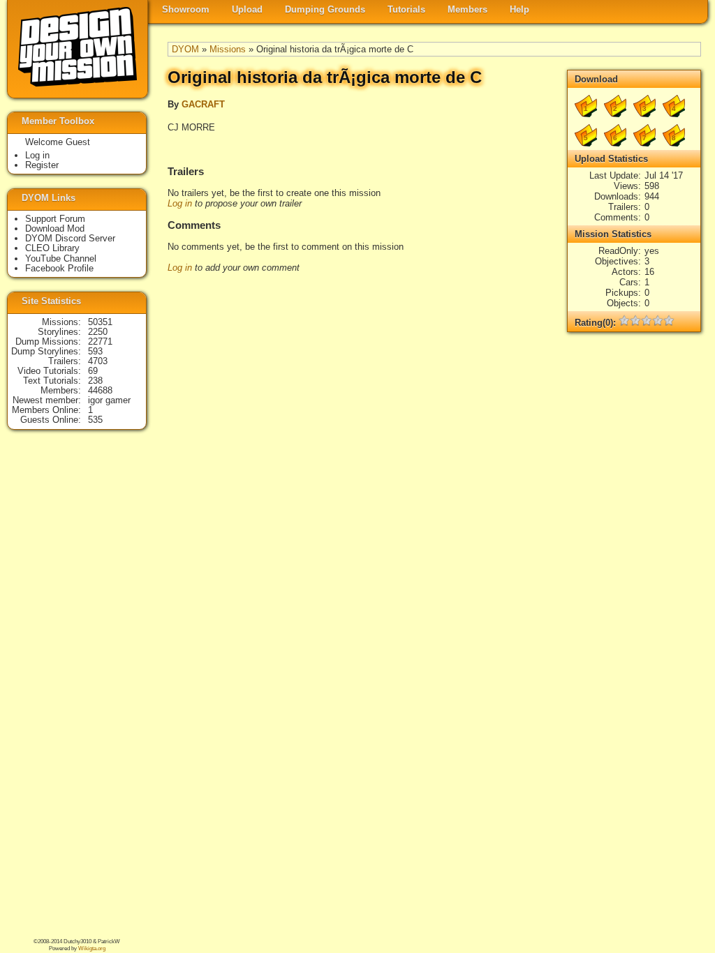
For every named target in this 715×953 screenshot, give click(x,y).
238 (95, 380)
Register (42, 165)
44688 (100, 390)
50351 (100, 322)
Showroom (185, 9)
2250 (98, 332)
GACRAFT (203, 104)
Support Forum (55, 218)
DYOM (185, 49)
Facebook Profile (59, 268)
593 (95, 351)
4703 (98, 361)
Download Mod (54, 228)
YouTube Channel (60, 258)
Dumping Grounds (325, 9)
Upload (247, 9)
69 (93, 371)
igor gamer (109, 400)
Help (519, 9)
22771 (100, 341)
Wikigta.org (91, 948)
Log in (180, 203)
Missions (227, 49)
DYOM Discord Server (70, 238)
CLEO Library (52, 248)
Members (467, 9)
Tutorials (406, 9)
